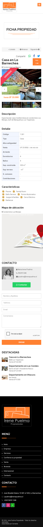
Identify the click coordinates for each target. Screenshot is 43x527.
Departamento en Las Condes (24, 366)
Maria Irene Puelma (24, 269)
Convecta (15, 524)
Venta (6, 462)
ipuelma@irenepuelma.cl (27, 277)
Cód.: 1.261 (37, 62)
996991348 (21, 273)
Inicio (6, 444)
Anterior (24, 49)
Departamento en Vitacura (22, 375)
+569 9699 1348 (10, 500)
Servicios (7, 453)
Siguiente (34, 49)
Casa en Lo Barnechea (20, 357)
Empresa (7, 449)
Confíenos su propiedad (13, 458)
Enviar (21, 342)
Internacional (9, 471)
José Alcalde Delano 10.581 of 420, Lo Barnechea (22, 493)
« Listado (11, 49)
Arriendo (7, 467)
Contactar (22, 285)
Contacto (7, 475)
